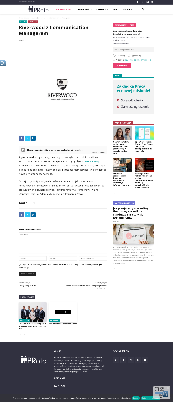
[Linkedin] (33, 138)
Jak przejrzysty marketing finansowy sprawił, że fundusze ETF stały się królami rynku (131, 212)
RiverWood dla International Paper (63, 324)
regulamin (128, 60)
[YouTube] (145, 360)
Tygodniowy (136, 55)
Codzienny (121, 55)
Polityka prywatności (150, 398)
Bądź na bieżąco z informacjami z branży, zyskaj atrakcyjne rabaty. (131, 38)
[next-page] (118, 193)
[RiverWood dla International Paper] (63, 312)
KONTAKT (59, 385)
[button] (143, 9)
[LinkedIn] (138, 2)
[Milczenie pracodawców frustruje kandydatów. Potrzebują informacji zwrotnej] (122, 164)
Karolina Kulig (91, 161)
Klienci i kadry (33, 21)
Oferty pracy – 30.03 (27, 286)
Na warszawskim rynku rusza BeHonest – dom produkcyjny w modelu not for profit (121, 148)
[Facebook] (143, 2)
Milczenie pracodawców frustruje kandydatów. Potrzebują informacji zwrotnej (122, 179)
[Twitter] (152, 2)
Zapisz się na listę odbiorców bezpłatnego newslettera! (127, 32)
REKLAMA (59, 378)
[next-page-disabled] (24, 334)
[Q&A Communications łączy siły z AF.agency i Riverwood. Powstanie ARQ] (33, 312)
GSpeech (102, 152)
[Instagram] (147, 2)
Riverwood (30, 203)
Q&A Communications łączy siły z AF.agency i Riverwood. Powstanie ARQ (32, 326)
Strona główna (24, 18)
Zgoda (135, 398)
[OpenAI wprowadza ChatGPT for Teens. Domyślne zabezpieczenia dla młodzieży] (144, 133)
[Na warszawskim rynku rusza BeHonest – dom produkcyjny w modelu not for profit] (122, 133)
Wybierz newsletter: (121, 43)
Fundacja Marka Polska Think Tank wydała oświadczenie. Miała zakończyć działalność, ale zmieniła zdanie (144, 180)
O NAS (57, 351)
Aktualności (35, 18)
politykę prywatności (142, 60)
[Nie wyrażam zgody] (170, 398)
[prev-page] (20, 334)
